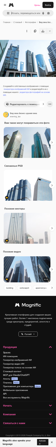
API (5, 393)
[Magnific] (28, 305)
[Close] (51, 442)
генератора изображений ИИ (17, 89)
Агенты (10, 378)
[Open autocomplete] (7, 13)
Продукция (10, 347)
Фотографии (30, 22)
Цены (37, 4)
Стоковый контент (12, 371)
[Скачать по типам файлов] (50, 31)
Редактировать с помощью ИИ (27, 104)
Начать (7, 405)
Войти (48, 4)
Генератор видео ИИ (13, 363)
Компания (9, 414)
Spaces (6, 352)
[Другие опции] (27, 31)
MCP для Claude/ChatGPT (16, 374)
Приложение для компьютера (21, 386)
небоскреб (24, 287)
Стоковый (17, 22)
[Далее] (43, 104)
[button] (28, 334)
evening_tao (15, 116)
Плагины (11, 382)
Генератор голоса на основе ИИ (19, 367)
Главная (6, 22)
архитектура (41, 287)
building (9, 287)
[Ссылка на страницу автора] (6, 115)
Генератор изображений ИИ (17, 359)
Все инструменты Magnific (16, 397)
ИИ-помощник (10, 356)
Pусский (28, 334)
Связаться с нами (14, 423)
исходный (21, 41)
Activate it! (42, 442)
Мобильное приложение (15, 390)
